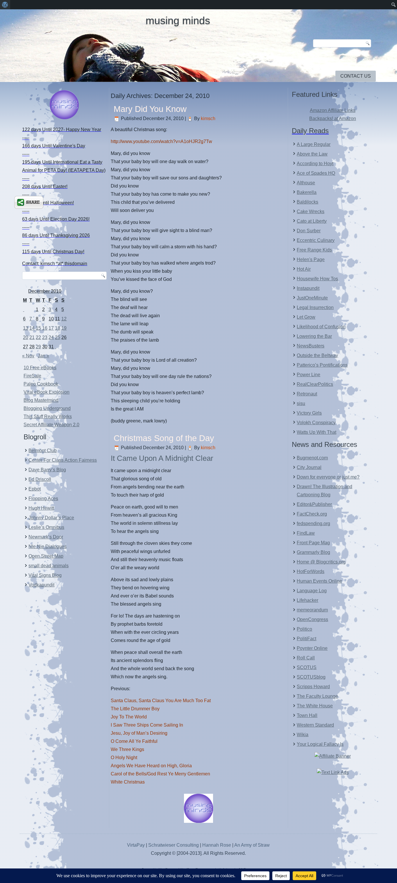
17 (51, 328)
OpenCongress (312, 619)
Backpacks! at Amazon (332, 118)
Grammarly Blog (313, 552)
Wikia (302, 734)
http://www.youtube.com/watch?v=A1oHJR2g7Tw (161, 141)
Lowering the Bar (314, 336)
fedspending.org (313, 523)
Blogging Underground (47, 408)
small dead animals (48, 565)
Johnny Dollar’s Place (51, 517)
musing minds (178, 20)
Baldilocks (307, 201)
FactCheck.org (312, 513)
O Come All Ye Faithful (134, 741)
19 (64, 328)
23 (44, 337)
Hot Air (304, 269)
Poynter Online (312, 648)
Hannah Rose (216, 845)
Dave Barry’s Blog (47, 469)
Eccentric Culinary (316, 240)
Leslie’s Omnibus (46, 527)
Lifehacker (307, 600)
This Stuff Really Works (48, 416)
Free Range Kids (314, 249)
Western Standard (315, 725)
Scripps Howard (313, 686)
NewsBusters (310, 345)
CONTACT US (355, 76)
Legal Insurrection (315, 307)
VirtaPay (136, 845)
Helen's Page (311, 259)
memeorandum (312, 609)
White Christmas (128, 781)
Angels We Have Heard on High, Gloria (151, 765)
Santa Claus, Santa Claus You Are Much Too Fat (161, 700)
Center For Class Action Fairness (62, 460)
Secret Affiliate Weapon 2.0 (51, 424)
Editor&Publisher (314, 504)
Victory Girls (309, 413)
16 (44, 328)
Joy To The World (129, 716)
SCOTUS (306, 667)
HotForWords (310, 571)
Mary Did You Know (150, 109)
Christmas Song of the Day (164, 438)
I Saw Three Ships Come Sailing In (147, 725)
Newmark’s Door (45, 536)
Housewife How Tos (317, 278)
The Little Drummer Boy (135, 708)
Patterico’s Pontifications (322, 365)
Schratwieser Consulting (173, 845)
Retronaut (307, 393)
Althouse (306, 182)
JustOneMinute (312, 297)
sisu (301, 403)
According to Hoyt (315, 163)
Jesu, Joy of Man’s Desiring (139, 733)
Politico (304, 629)
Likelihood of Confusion (321, 326)
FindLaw (306, 533)
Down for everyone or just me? (328, 476)
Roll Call (306, 657)
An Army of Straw (252, 845)
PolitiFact (306, 638)
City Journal (309, 467)
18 (57, 328)
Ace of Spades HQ (316, 173)
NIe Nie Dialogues (47, 546)
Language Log (312, 590)
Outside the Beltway (317, 355)
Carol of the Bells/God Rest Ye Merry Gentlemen (160, 773)
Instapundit (308, 288)
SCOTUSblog (311, 677)
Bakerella (306, 192)
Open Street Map (45, 556)
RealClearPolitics (315, 384)
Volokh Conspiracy (316, 422)
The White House (315, 705)
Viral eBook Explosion (46, 392)
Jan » (43, 355)
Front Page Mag (313, 542)
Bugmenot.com (312, 457)
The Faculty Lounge (317, 696)
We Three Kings (127, 749)
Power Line (308, 374)
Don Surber (309, 230)
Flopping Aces (43, 498)
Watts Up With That (316, 432)
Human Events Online (319, 581)
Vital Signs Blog (45, 575)
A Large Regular (313, 144)
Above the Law (312, 153)
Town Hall (307, 715)
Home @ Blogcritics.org (321, 561)
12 (64, 318)
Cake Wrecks (310, 211)
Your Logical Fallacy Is (320, 744)
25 (57, 337)
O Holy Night (124, 757)
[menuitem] (5, 4)
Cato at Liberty (312, 221)
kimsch (208, 118)
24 (51, 337)
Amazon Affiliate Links (332, 110)
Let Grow (306, 317)
